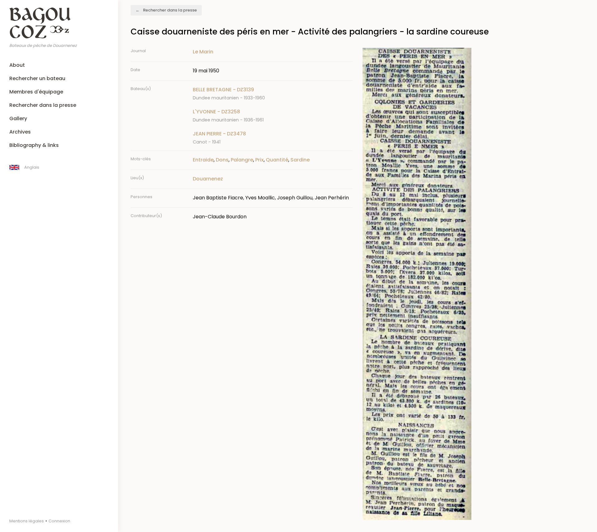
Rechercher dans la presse (42, 105)
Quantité (277, 159)
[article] (273, 94)
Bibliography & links (34, 145)
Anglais (31, 167)
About (17, 65)
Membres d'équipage (36, 91)
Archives (20, 131)
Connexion (59, 521)
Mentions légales (26, 521)
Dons (222, 159)
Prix (259, 159)
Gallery (18, 118)
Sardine (300, 159)
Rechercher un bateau (37, 78)
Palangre (242, 159)
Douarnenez (208, 178)
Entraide (203, 159)
